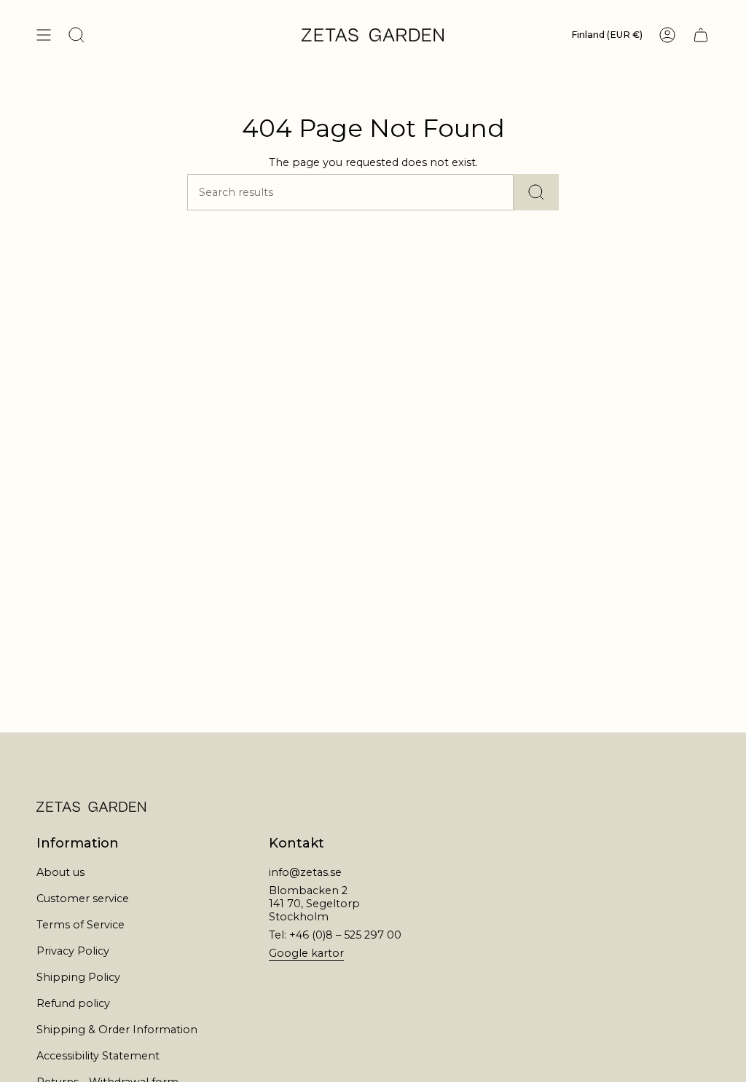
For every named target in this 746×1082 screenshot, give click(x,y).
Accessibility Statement (98, 1055)
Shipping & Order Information (116, 1029)
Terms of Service (80, 924)
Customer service (82, 898)
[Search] (536, 192)
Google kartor (306, 953)
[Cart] (701, 35)
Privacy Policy (72, 950)
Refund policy (73, 1003)
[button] (76, 35)
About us (60, 872)
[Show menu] (43, 35)
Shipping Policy (78, 977)
